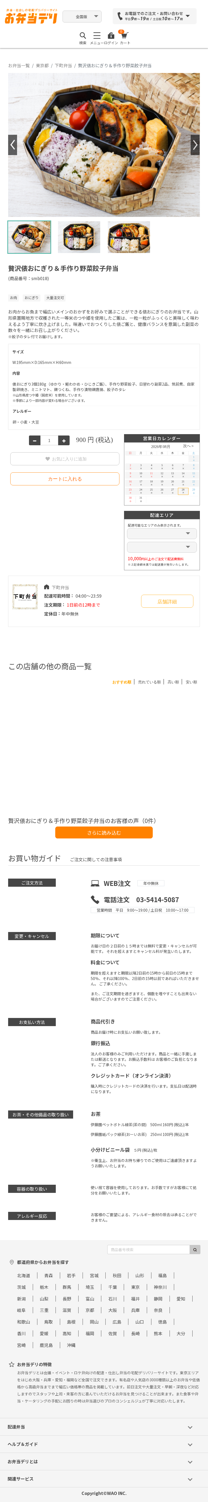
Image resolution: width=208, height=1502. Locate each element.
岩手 (71, 1275)
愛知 (181, 1298)
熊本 (158, 1333)
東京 (135, 1287)
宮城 (94, 1275)
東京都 (42, 65)
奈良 (158, 1310)
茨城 (21, 1287)
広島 (117, 1321)
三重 (44, 1310)
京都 (90, 1310)
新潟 (21, 1298)
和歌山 (23, 1321)
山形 (139, 1275)
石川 (112, 1298)
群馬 (67, 1287)
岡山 (94, 1321)
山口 (139, 1321)
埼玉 (90, 1287)
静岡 (158, 1298)
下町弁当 (63, 65)
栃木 (44, 1287)
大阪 (112, 1310)
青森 (48, 1275)
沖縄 (71, 1345)
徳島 (162, 1321)
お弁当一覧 (19, 65)
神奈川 (160, 1287)
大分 (181, 1333)
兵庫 (135, 1310)
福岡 (90, 1333)
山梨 (44, 1298)
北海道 (23, 1275)
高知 (67, 1333)
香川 (21, 1333)
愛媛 (44, 1333)
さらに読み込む (104, 832)
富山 (90, 1298)
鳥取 (48, 1321)
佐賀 (112, 1333)
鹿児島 (46, 1345)
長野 (67, 1298)
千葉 (112, 1287)
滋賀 (67, 1310)
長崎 (135, 1333)
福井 (135, 1298)
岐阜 (21, 1310)
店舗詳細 (167, 601)
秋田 (117, 1275)
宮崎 (21, 1345)
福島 (162, 1275)
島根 (71, 1321)
